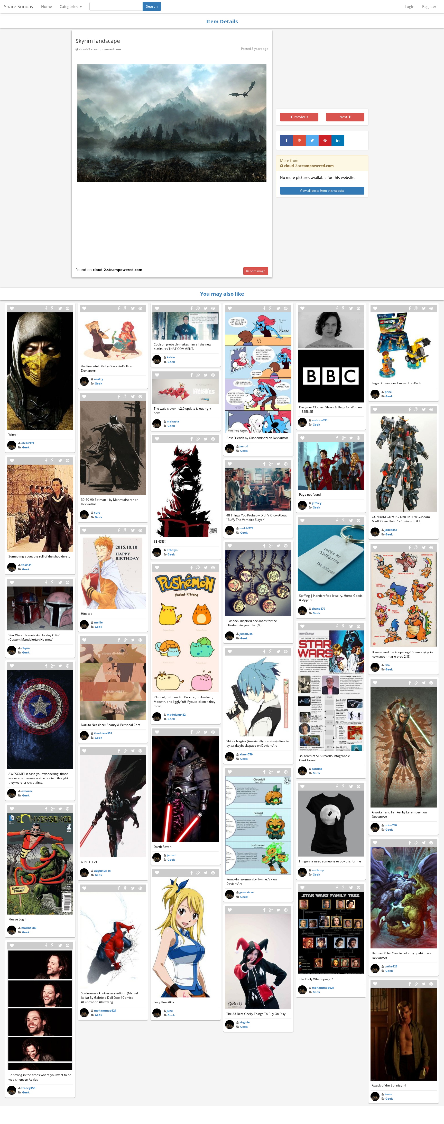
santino (317, 769)
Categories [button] (69, 6)
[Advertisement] (172, 221)
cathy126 (391, 966)
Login (409, 6)
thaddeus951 (103, 733)
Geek (26, 447)
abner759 (246, 754)
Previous (300, 116)
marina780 (28, 928)
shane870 (318, 608)
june (170, 1011)
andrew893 (319, 420)
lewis (388, 1094)
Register (429, 6)
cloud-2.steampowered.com (99, 49)
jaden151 (391, 530)
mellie (98, 622)
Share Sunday (18, 6)
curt (97, 512)
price (388, 392)
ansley (98, 379)
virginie (244, 1022)
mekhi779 (246, 528)
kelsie (171, 357)
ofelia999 (27, 443)
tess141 (26, 565)
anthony (318, 870)
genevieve (246, 892)
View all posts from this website (322, 190)
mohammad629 (105, 1010)
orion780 (391, 825)
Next (343, 116)
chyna (25, 648)
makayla (173, 421)
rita (387, 665)
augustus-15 (102, 870)
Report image (255, 271)
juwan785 (246, 634)
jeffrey (316, 503)
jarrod (171, 855)
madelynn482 (176, 714)
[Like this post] (12, 308)
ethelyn (172, 550)
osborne (27, 791)
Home (46, 6)
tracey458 (28, 1088)
